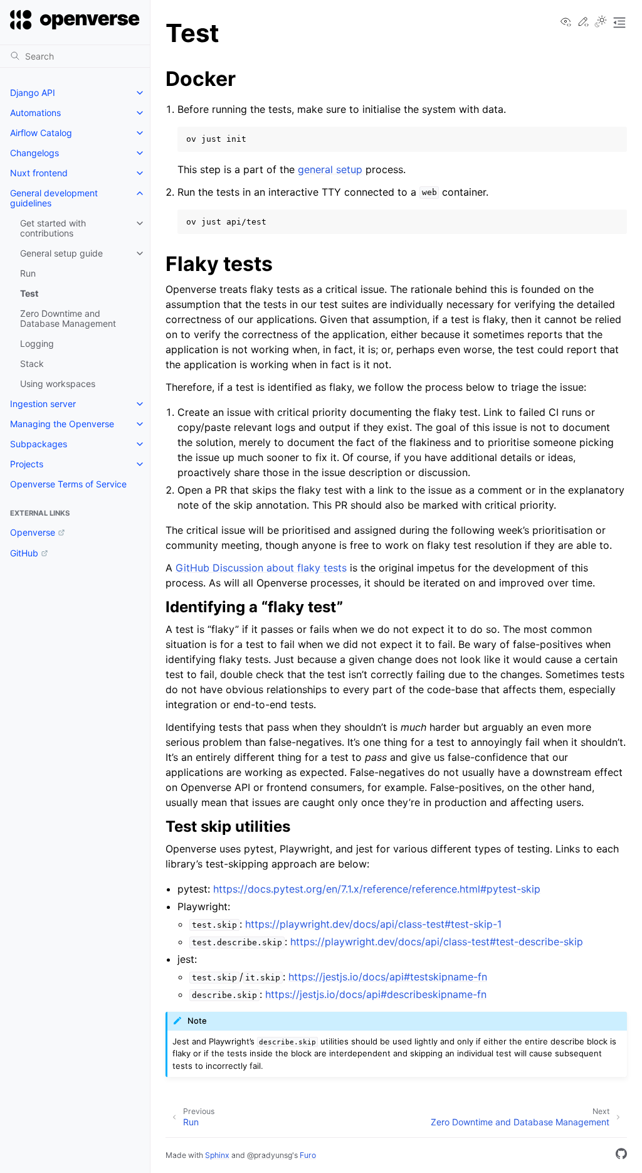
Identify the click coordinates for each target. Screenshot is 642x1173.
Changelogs (34, 152)
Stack (32, 363)
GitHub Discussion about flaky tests (261, 567)
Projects (26, 464)
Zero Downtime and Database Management (68, 318)
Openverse (32, 532)
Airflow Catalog (41, 132)
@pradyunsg (269, 1155)
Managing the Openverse (62, 423)
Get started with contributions (53, 228)
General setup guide (61, 253)
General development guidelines (54, 198)
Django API (32, 92)
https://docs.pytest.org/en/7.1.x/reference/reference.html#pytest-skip (376, 889)
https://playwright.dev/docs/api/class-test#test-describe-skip (436, 941)
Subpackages (38, 443)
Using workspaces (57, 383)
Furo (308, 1155)
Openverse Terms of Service (68, 484)
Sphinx (217, 1155)
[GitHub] (621, 1155)
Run (28, 273)
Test (29, 293)
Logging (37, 343)
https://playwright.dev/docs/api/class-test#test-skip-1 (373, 924)
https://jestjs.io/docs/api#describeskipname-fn (376, 994)
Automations (35, 112)
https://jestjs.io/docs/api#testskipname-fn (387, 976)
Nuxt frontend (39, 172)
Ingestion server (43, 403)
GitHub (24, 553)
